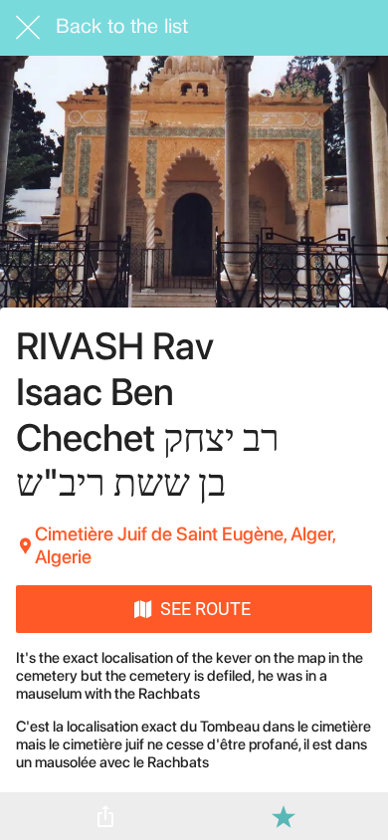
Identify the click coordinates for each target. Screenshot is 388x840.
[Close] (28, 28)
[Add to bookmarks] (283, 816)
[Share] (105, 816)
